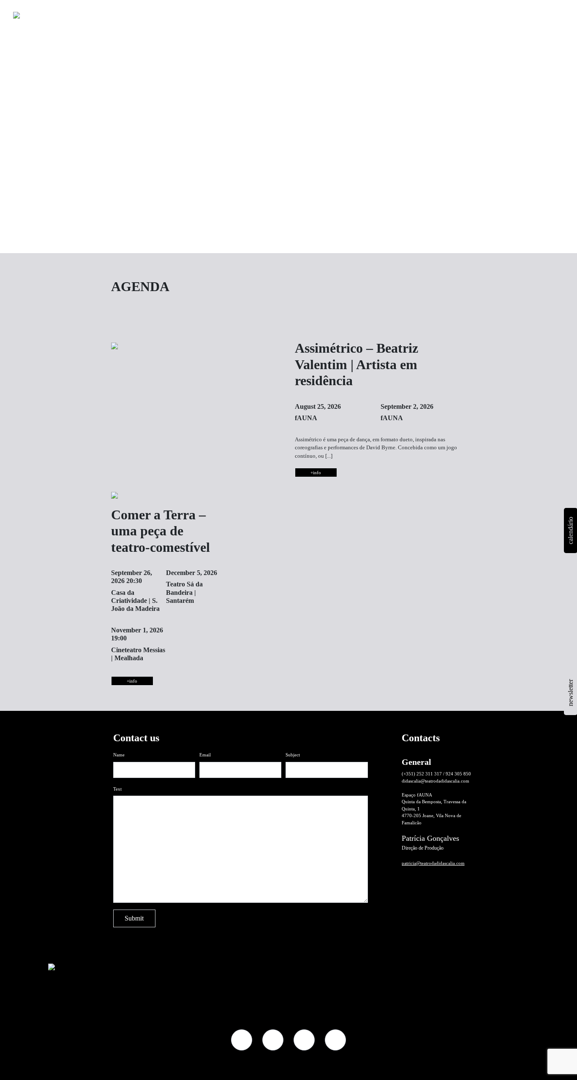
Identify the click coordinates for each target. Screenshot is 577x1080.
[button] (493, 12)
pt (504, 12)
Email (205, 754)
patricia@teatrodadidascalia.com (433, 863)
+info (315, 472)
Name (119, 754)
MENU (535, 12)
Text (117, 788)
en (515, 12)
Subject (293, 754)
